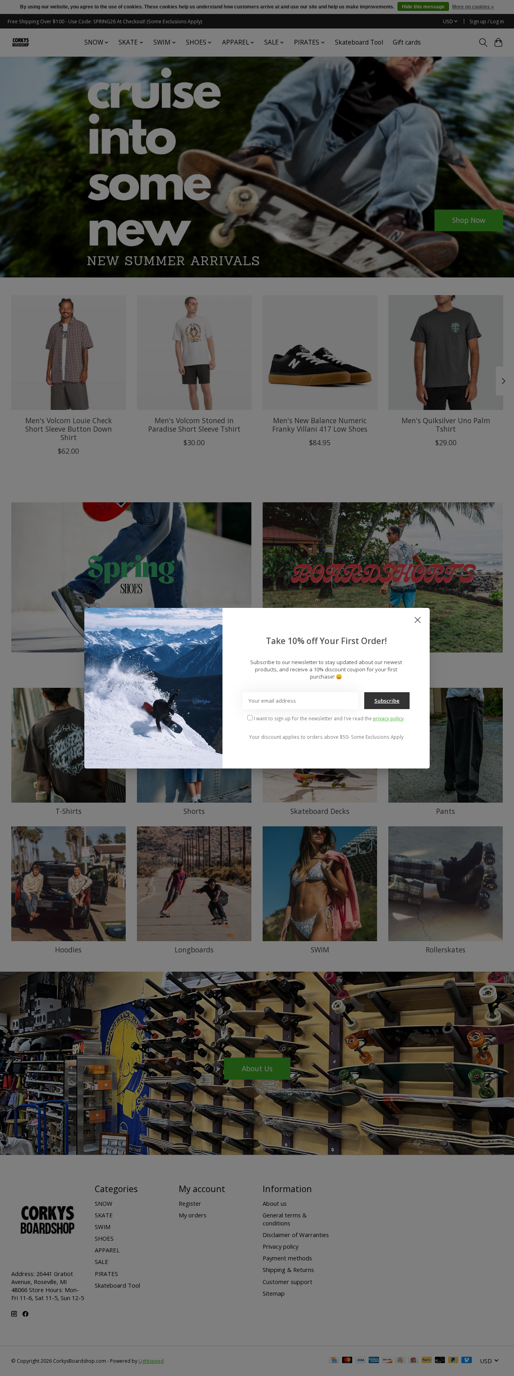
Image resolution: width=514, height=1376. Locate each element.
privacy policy (388, 718)
